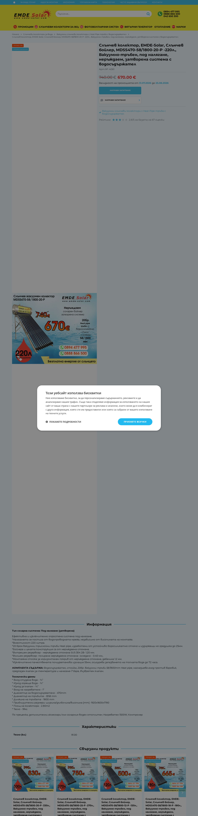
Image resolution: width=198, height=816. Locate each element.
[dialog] (99, 408)
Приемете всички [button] (135, 421)
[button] (63, 421)
